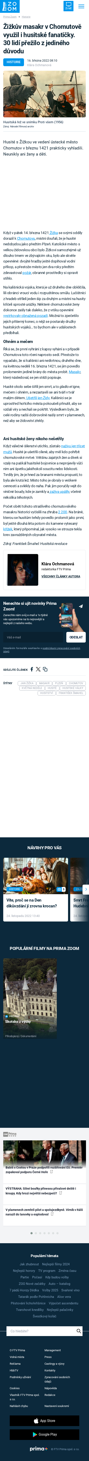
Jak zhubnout (29, 1264)
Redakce (49, 1395)
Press (48, 1357)
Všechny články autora (60, 576)
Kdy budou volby (57, 1277)
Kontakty (49, 1370)
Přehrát (14, 1016)
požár (26, 273)
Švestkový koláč (44, 1316)
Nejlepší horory (24, 1271)
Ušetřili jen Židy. (37, 398)
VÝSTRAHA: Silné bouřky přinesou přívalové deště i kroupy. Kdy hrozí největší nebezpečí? (41, 1191)
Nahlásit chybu (19, 1406)
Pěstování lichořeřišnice (28, 1303)
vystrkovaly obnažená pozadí (25, 315)
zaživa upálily (59, 491)
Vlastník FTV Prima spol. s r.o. (25, 1397)
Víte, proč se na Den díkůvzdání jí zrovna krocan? (31, 903)
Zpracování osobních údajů (57, 1379)
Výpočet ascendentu (63, 1303)
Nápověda (50, 1388)
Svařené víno (70, 1290)
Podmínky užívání (20, 1377)
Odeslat (76, 637)
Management (52, 1350)
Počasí (37, 1277)
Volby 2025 (50, 1290)
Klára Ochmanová (39, 65)
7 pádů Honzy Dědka (24, 1290)
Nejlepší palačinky (60, 1310)
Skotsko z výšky (18, 1021)
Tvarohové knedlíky (30, 1310)
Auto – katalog (59, 1284)
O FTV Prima (17, 1350)
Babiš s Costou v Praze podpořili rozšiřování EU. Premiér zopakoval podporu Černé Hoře (44, 1170)
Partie (25, 1277)
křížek (7, 529)
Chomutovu (26, 238)
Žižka (53, 233)
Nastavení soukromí (56, 1406)
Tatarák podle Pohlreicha (36, 1297)
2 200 (62, 512)
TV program (46, 1271)
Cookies (15, 1388)
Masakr (74, 372)
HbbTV (14, 1370)
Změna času (67, 1271)
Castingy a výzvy (54, 1363)
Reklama (15, 1363)
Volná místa (17, 1357)
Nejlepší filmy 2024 (56, 1264)
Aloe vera (64, 1297)
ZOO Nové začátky (32, 1284)
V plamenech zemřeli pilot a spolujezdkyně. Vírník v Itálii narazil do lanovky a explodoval (44, 1212)
